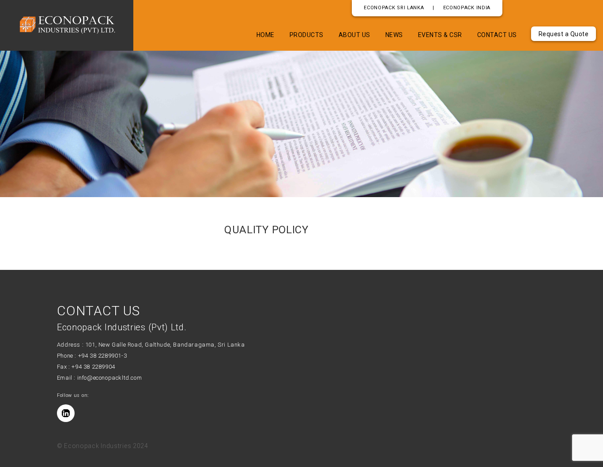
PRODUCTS (307, 34)
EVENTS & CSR (440, 34)
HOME (265, 34)
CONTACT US (497, 34)
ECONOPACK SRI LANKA (394, 8)
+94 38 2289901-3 (102, 355)
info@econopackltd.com (109, 377)
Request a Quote (564, 33)
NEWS (394, 34)
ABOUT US (354, 34)
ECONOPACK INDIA (467, 8)
